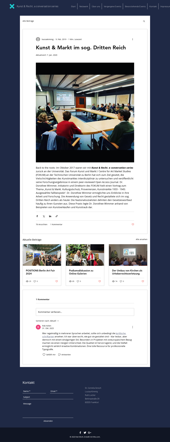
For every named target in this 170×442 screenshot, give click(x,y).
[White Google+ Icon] (89, 432)
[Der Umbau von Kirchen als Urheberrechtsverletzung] (128, 255)
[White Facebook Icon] (80, 432)
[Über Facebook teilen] (37, 216)
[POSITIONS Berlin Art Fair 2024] (42, 255)
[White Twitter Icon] (85, 432)
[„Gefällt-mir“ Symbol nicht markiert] (44, 354)
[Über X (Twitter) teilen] (43, 216)
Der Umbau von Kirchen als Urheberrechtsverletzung (127, 272)
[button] (144, 21)
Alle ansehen (141, 239)
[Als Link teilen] (56, 216)
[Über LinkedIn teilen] (50, 216)
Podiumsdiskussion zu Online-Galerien (81, 272)
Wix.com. (96, 437)
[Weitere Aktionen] (132, 39)
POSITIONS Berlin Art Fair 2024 (40, 272)
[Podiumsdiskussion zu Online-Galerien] (85, 255)
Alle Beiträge (28, 21)
